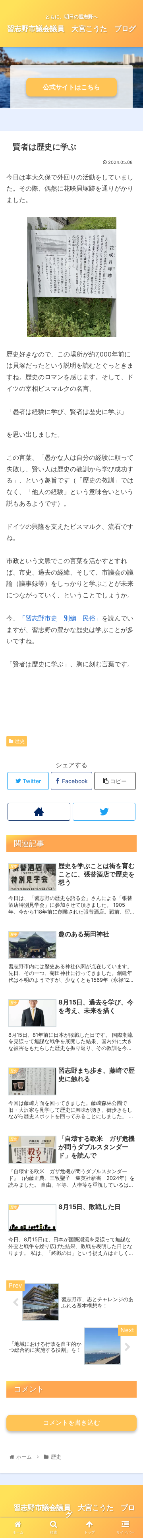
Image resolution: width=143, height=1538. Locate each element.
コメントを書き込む (71, 1422)
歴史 (20, 741)
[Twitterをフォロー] (104, 812)
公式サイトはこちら (71, 87)
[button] (128, 993)
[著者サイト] (39, 812)
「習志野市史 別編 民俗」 (60, 618)
